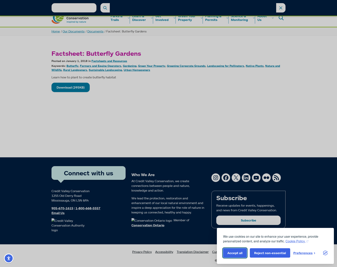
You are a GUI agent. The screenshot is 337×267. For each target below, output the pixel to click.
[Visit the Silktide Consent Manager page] (325, 253)
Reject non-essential (270, 253)
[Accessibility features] (8, 258)
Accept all (234, 253)
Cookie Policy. (295, 241)
